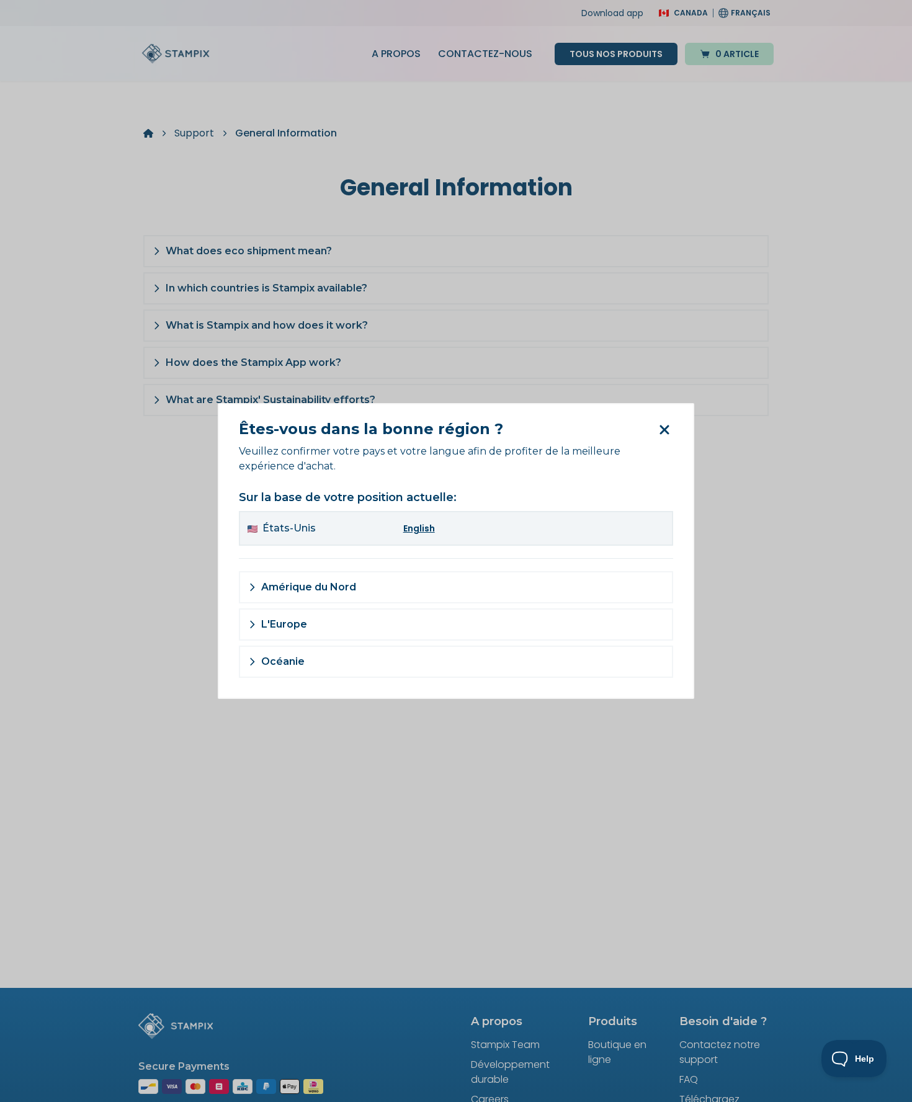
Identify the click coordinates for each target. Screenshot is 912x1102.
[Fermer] (663, 429)
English (419, 528)
